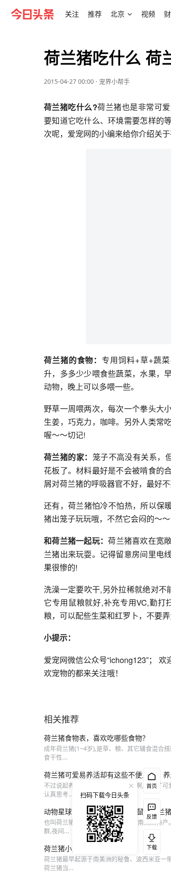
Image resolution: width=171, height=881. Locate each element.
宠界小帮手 (114, 81)
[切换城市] (129, 14)
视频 (148, 14)
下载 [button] (150, 840)
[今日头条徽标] (32, 14)
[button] (72, 14)
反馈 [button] (151, 816)
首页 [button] (151, 786)
